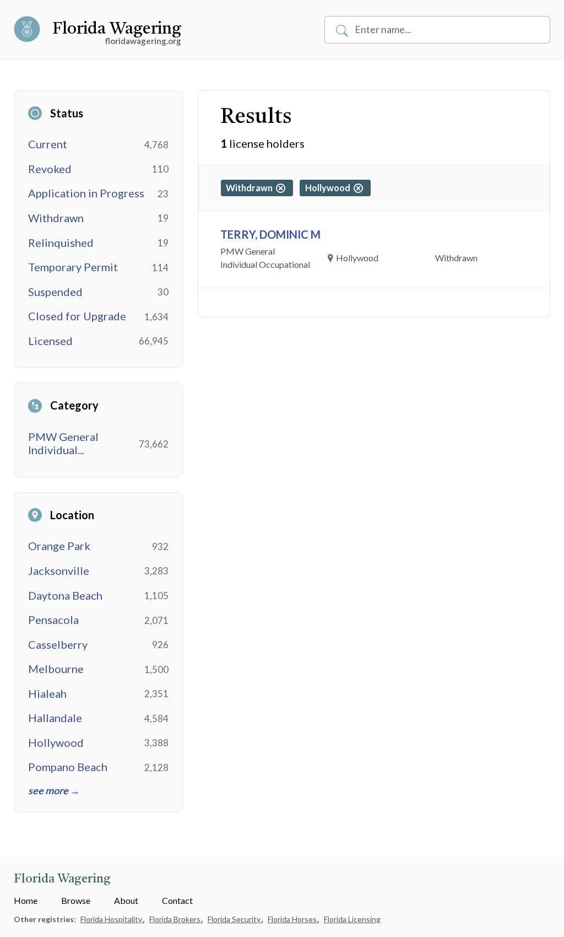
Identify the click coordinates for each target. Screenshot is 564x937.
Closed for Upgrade (77, 315)
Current (47, 143)
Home (25, 900)
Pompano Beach (67, 766)
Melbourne (56, 668)
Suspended (55, 291)
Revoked (50, 168)
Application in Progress (86, 193)
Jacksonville (58, 570)
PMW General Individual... (63, 443)
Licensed (50, 340)
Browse (75, 900)
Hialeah (47, 693)
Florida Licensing (352, 919)
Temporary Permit (73, 266)
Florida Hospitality (112, 919)
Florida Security (235, 919)
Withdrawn (56, 217)
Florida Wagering (116, 29)
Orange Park (59, 545)
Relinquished (61, 242)
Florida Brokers (175, 919)
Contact (177, 900)
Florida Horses (293, 919)
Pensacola (53, 619)
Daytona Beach (65, 595)
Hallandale (55, 717)
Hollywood (56, 742)
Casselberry (58, 644)
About (126, 900)
